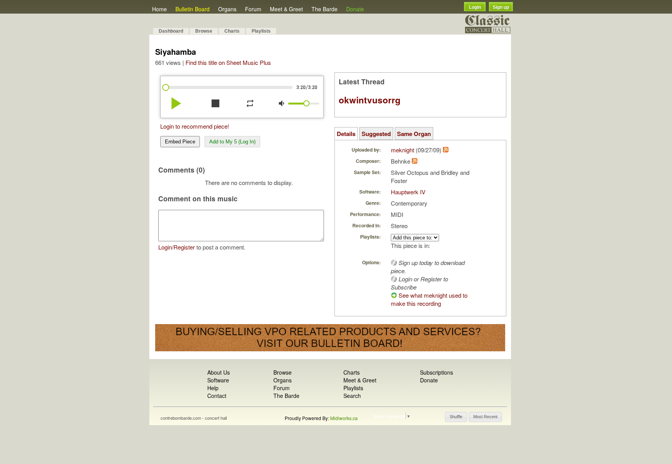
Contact (216, 395)
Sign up (501, 7)
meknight (402, 150)
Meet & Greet (286, 9)
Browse (203, 31)
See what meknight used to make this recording (429, 299)
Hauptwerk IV (408, 192)
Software (218, 380)
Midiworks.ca (344, 418)
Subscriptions (436, 372)
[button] (456, 417)
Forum (253, 9)
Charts (232, 31)
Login (475, 7)
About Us (218, 372)
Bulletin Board (192, 9)
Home (159, 9)
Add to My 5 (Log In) (232, 142)
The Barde (325, 9)
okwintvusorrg (370, 100)
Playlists (261, 31)
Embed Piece (180, 142)
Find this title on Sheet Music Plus (228, 62)
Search (352, 395)
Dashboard (171, 31)
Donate (355, 9)
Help (213, 388)
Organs (227, 9)
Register (184, 247)
